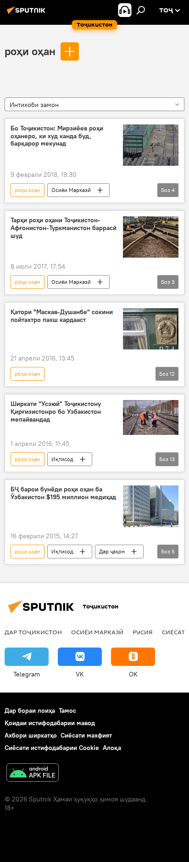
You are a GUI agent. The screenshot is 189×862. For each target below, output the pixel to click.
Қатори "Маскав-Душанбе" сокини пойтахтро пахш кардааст (62, 316)
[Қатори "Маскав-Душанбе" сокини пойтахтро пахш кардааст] (150, 328)
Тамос (67, 710)
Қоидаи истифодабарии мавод (50, 723)
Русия (143, 632)
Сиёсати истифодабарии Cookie (52, 748)
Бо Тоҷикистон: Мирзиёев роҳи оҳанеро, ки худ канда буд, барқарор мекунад (57, 136)
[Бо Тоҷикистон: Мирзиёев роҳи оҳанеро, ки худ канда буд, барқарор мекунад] (150, 145)
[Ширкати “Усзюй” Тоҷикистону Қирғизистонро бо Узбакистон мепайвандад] (150, 417)
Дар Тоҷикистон (33, 632)
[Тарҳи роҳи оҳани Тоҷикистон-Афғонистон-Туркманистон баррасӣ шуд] (150, 237)
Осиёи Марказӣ (71, 189)
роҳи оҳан (30, 51)
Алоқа (112, 748)
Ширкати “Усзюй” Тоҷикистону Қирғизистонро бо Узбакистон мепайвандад (56, 411)
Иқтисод (62, 459)
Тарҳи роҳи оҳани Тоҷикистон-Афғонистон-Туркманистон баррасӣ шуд (64, 228)
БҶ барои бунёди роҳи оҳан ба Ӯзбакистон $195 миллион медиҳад (63, 493)
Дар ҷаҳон (112, 551)
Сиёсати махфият (86, 735)
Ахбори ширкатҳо (31, 735)
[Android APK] (32, 773)
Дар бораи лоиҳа (30, 710)
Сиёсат (173, 632)
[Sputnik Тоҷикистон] (27, 14)
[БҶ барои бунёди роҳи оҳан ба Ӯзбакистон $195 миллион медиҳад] (150, 506)
